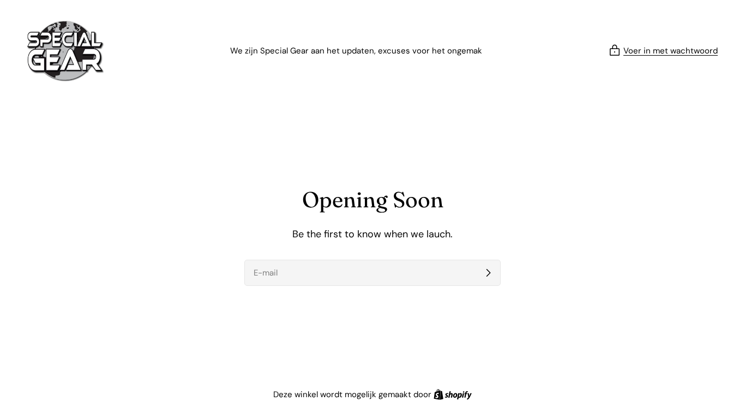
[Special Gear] (65, 51)
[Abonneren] (488, 272)
